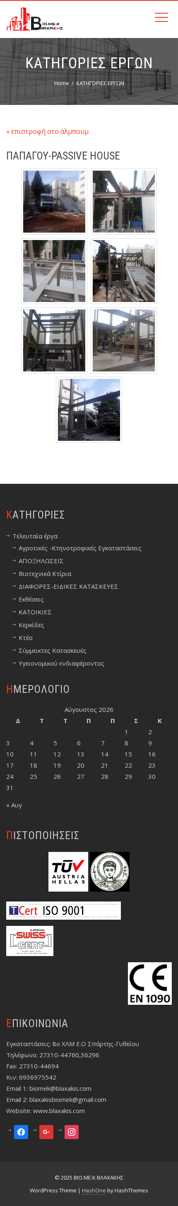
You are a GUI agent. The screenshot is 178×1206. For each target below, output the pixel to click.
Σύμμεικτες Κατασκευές (53, 650)
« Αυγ (14, 805)
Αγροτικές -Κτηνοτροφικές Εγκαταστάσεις (80, 548)
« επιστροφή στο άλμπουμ (47, 131)
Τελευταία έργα (35, 536)
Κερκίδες (31, 625)
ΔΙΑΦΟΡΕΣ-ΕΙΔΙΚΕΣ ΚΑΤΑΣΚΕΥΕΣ (68, 586)
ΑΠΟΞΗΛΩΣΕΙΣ (41, 561)
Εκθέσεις (31, 599)
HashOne (94, 1190)
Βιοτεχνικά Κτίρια (45, 573)
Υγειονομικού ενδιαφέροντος (61, 663)
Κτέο (26, 637)
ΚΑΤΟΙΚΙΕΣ (35, 612)
